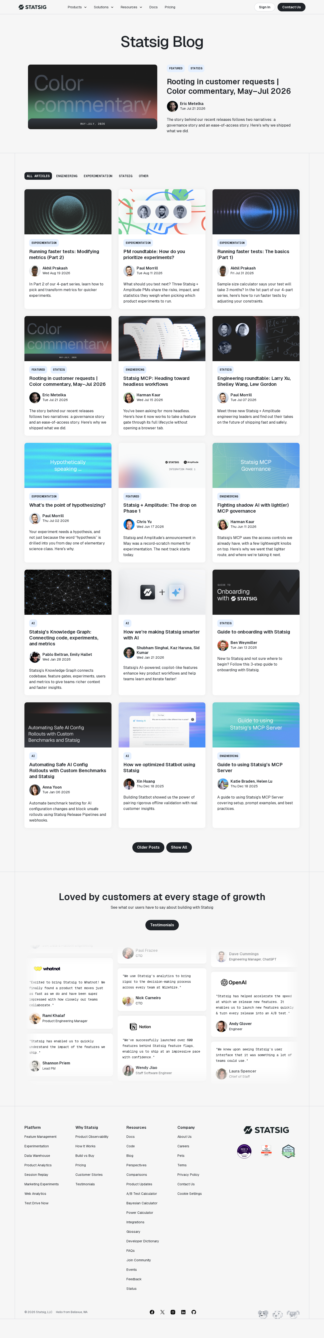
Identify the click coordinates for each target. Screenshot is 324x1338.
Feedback (134, 1279)
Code (130, 1146)
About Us (184, 1137)
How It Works (85, 1146)
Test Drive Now (36, 1203)
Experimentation (36, 1146)
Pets (181, 1156)
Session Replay (36, 1175)
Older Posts (148, 847)
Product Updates (139, 1184)
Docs (153, 7)
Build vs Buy (84, 1156)
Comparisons (136, 1175)
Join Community (138, 1260)
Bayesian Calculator (141, 1203)
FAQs (130, 1250)
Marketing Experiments (41, 1184)
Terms (182, 1165)
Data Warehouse (37, 1156)
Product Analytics (38, 1165)
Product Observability (92, 1137)
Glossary (133, 1231)
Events (131, 1269)
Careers (183, 1146)
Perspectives (136, 1165)
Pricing (170, 7)
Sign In (264, 7)
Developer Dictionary (142, 1241)
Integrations (135, 1222)
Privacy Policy (188, 1175)
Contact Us (291, 7)
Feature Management (40, 1137)
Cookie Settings (189, 1193)
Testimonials (162, 924)
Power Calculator (139, 1212)
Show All (179, 847)
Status (131, 1288)
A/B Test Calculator (141, 1193)
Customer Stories (89, 1175)
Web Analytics (35, 1193)
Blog (129, 1156)
